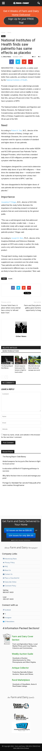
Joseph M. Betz (17, 238)
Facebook (7, 610)
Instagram (7, 617)
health (10, 278)
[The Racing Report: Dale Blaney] (7, 360)
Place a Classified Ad (11, 578)
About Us (7, 570)
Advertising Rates (10, 559)
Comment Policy (10, 586)
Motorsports (5, 363)
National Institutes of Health (16, 80)
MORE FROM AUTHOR (11, 351)
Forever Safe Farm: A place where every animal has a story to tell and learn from (10, 309)
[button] (38, 3)
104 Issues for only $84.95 (21, 535)
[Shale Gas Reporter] (21, 720)
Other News (7, 56)
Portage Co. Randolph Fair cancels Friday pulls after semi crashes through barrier (22, 484)
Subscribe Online (10, 582)
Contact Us (8, 574)
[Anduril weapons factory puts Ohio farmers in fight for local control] (21, 360)
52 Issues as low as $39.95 (19, 530)
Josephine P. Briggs (8, 202)
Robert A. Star (16, 130)
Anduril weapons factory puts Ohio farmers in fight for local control (21, 462)
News (3, 36)
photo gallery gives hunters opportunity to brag (32, 307)
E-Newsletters (9, 621)
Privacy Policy (9, 562)
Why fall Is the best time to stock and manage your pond (34, 368)
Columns (31, 363)
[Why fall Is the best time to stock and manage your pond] (34, 360)
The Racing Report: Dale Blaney (14, 457)
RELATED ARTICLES (10, 348)
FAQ (6, 566)
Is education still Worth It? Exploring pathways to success (21, 470)
